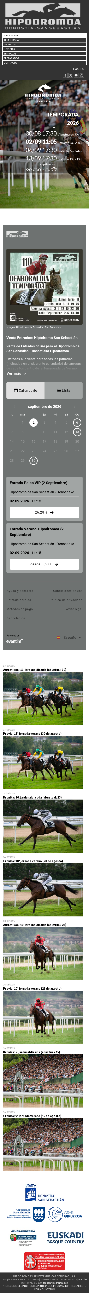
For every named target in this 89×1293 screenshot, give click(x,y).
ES (82, 68)
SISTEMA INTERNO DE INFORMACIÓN (49, 1286)
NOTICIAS (9, 49)
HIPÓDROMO (11, 35)
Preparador (11, 58)
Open (44, 695)
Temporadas (12, 39)
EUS (76, 68)
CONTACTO (10, 62)
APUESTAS (10, 44)
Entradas (10, 53)
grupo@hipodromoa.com (55, 1282)
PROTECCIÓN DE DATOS (15, 1286)
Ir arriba (82, 1279)
